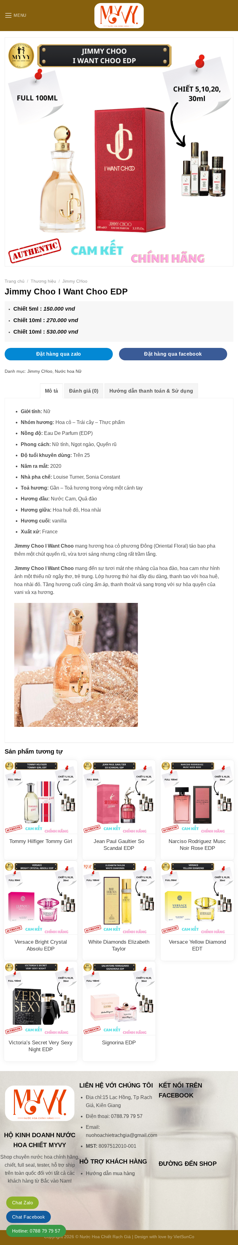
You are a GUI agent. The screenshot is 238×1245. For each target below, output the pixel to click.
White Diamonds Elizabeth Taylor (118, 945)
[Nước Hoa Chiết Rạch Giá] (119, 15)
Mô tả (51, 391)
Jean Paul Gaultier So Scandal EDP (119, 844)
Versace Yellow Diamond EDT (197, 945)
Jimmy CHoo (74, 281)
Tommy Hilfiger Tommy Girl (40, 841)
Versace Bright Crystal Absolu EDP (41, 945)
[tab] (51, 390)
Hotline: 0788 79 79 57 (36, 1231)
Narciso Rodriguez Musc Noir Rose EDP (197, 844)
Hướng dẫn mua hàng (110, 1173)
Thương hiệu (43, 281)
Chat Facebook (28, 1217)
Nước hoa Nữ (68, 371)
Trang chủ (14, 281)
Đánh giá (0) (84, 391)
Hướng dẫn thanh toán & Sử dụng (151, 391)
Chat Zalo (22, 1202)
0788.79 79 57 (127, 1116)
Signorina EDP (119, 1043)
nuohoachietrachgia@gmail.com (121, 1135)
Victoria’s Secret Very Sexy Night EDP (41, 1046)
